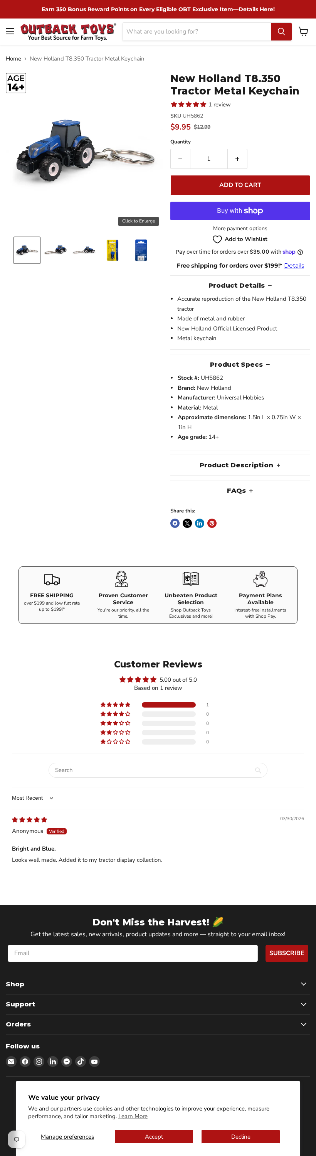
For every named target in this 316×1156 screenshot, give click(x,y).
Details (294, 265)
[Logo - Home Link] (68, 31)
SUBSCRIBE (286, 953)
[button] (27, 250)
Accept (154, 1137)
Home (13, 59)
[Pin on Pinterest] (212, 523)
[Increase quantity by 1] (237, 159)
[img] (29, 820)
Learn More (133, 1116)
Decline (240, 1137)
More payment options (240, 229)
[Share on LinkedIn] (199, 523)
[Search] (281, 31)
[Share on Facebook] (175, 523)
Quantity (180, 142)
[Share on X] (187, 523)
